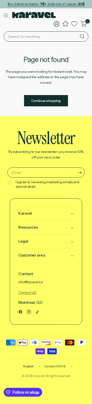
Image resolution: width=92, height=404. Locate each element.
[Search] (82, 36)
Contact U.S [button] (27, 292)
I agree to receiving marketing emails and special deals (47, 184)
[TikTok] (39, 312)
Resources (28, 227)
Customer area (31, 255)
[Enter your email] (80, 172)
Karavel (25, 213)
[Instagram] (31, 312)
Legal (23, 241)
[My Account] (56, 23)
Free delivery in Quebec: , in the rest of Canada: (46, 4)
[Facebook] (22, 312)
